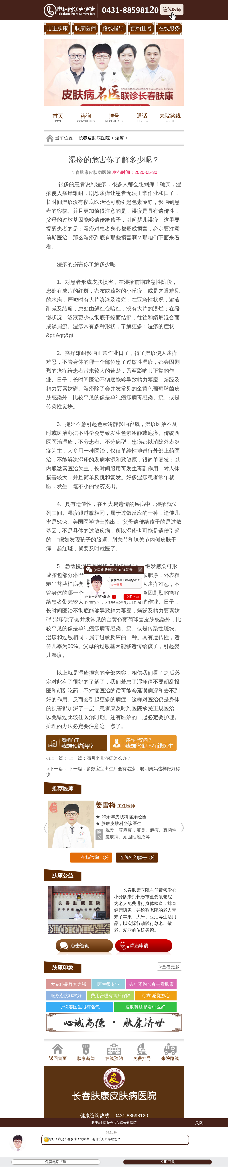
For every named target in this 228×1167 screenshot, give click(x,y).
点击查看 (116, 584)
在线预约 (114, 1058)
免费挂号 (142, 1058)
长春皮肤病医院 (94, 137)
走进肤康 (57, 28)
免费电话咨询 (56, 1162)
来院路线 (170, 118)
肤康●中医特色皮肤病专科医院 (114, 1123)
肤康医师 (85, 28)
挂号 (114, 118)
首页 (58, 118)
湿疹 (119, 137)
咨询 (86, 118)
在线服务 (169, 28)
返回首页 (58, 1058)
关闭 (199, 1122)
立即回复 (168, 1162)
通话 (142, 118)
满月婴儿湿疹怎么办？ (109, 758)
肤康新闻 (86, 1058)
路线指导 (113, 28)
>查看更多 (169, 966)
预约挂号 (141, 28)
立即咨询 (132, 596)
